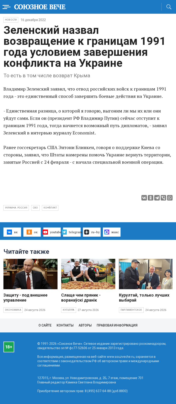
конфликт (50, 207)
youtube (55, 232)
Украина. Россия (16, 207)
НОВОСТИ (11, 20)
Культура (68, 310)
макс (115, 232)
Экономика (13, 310)
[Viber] (163, 198)
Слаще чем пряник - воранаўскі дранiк (81, 297)
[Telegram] (157, 198)
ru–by (95, 232)
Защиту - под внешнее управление (25, 297)
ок (36, 232)
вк (16, 232)
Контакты (65, 325)
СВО (35, 207)
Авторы (85, 325)
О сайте (45, 325)
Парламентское (131, 310)
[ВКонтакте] (144, 198)
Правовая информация (117, 325)
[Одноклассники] (150, 198)
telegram (75, 232)
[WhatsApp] (170, 198)
